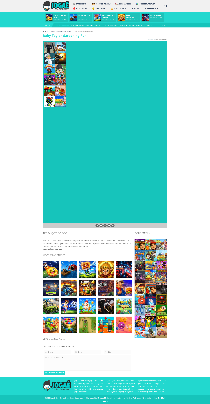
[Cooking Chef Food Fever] (60, 80)
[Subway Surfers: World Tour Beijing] (150, 288)
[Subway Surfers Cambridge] (161, 277)
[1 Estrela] (148, 39)
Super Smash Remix (61, 25)
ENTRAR (137, 8)
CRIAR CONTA (152, 8)
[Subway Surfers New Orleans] (161, 266)
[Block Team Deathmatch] (60, 58)
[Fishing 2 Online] (140, 299)
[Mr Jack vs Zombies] (140, 266)
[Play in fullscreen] (105, 225)
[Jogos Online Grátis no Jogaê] (57, 6)
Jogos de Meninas (56, 31)
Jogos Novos (67, 31)
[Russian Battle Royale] (49, 47)
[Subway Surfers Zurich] (150, 277)
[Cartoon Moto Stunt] (150, 332)
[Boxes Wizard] (140, 277)
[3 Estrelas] (151, 39)
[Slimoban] (140, 310)
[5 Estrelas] (154, 39)
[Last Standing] (60, 69)
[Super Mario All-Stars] (140, 255)
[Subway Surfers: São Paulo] (161, 255)
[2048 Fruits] (150, 310)
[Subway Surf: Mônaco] (150, 245)
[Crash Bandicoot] (161, 321)
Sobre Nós (157, 398)
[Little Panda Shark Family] (140, 332)
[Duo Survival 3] (150, 255)
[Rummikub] (150, 299)
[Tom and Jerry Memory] (49, 102)
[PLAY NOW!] (49, 17)
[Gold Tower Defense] (140, 288)
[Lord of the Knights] (60, 47)
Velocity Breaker (156, 15)
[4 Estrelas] (153, 39)
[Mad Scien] (49, 58)
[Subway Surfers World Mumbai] (150, 266)
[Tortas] (60, 102)
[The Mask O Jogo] (150, 321)
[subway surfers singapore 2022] (161, 245)
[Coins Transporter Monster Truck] (49, 91)
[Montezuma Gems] (161, 299)
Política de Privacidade (142, 398)
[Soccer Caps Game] (161, 310)
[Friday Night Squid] (49, 80)
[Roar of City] (140, 321)
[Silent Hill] (161, 288)
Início (46, 31)
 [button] (109, 225)
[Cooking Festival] (60, 91)
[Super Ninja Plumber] (49, 69)
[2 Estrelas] (150, 39)
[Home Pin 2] (161, 332)
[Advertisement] (117, 47)
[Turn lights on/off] (97, 225)
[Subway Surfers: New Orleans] (140, 245)
